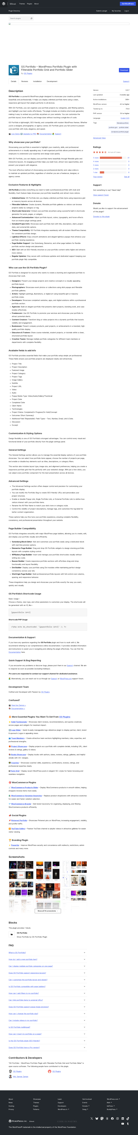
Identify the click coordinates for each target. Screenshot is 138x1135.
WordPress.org (66, 679)
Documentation (46, 134)
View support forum (101, 195)
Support (126, 81)
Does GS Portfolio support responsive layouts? (27, 973)
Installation (37, 81)
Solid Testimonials (19, 722)
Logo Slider (16, 730)
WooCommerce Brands (21, 804)
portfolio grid (113, 127)
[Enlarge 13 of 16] (84, 878)
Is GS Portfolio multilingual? (19, 1027)
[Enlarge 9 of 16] (57, 903)
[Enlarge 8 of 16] (57, 886)
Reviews (24, 81)
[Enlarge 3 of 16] (31, 902)
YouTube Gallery (18, 829)
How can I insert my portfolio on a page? (25, 1034)
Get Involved (87, 1099)
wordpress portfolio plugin (120, 132)
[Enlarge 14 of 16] (84, 891)
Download (124, 70)
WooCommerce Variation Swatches (26, 796)
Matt (109, 1102)
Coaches (15, 763)
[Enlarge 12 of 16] (84, 864)
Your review (97, 177)
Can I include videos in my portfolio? (23, 1020)
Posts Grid (14, 771)
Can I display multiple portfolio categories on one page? (31, 966)
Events (84, 1102)
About (11, 1099)
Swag (85, 1109)
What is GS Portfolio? (17, 953)
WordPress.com (113, 1099)
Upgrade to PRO (29, 134)
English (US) (125, 118)
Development (52, 81)
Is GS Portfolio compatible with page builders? (27, 987)
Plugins (35, 1106)
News (11, 1102)
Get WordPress (128, 4)
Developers (62, 1106)
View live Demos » (18, 705)
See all (126, 177)
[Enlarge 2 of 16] (31, 884)
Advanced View (99, 138)
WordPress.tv (63, 1109)
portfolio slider (124, 127)
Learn (60, 1099)
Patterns (36, 1109)
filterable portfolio (123, 123)
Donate (85, 1106)
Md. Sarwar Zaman (20, 1076)
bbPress (111, 1106)
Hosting (11, 1106)
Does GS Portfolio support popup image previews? (29, 1007)
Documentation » (18, 708)
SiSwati (31, 1121)
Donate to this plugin (101, 216)
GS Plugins (28, 73)
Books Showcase (18, 755)
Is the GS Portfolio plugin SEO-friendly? (24, 1041)
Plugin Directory (14, 11)
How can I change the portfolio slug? (23, 1014)
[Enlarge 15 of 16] (84, 905)
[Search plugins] (31, 18)
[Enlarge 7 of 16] (57, 864)
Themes (36, 1102)
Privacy (11, 1109)
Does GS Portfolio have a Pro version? (24, 1048)
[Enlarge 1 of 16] (31, 864)
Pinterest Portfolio (19, 820)
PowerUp (15, 845)
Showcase (37, 1099)
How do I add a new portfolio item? (23, 959)
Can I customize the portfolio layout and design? (28, 980)
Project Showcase (19, 746)
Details (13, 81)
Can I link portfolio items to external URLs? (26, 1000)
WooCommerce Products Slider (24, 787)
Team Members (17, 738)
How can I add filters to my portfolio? (24, 993)
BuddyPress (112, 1109)
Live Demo (15, 134)
